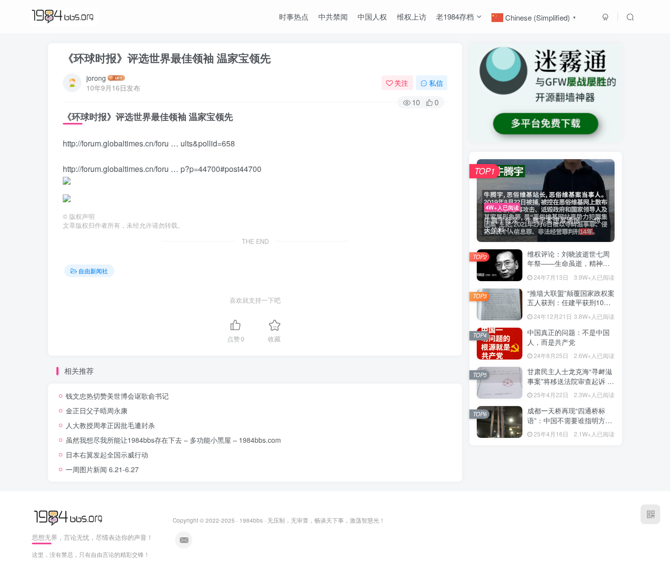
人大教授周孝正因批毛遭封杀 (110, 425)
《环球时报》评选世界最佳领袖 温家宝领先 (167, 58)
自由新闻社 (93, 270)
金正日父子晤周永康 (97, 410)
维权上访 (411, 16)
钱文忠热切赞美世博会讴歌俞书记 (117, 396)
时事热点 (294, 16)
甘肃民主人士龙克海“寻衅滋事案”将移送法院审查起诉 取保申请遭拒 (570, 380)
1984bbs (251, 520)
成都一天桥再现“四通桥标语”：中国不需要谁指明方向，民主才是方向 (566, 420)
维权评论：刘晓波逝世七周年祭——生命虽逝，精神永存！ (568, 263)
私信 (436, 83)
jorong (96, 78)
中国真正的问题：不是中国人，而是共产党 (568, 337)
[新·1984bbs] (69, 517)
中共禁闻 (333, 16)
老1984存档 (455, 16)
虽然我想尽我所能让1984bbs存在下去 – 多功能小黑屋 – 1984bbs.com (173, 440)
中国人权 (372, 16)
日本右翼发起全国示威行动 (107, 454)
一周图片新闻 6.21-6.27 (102, 469)
